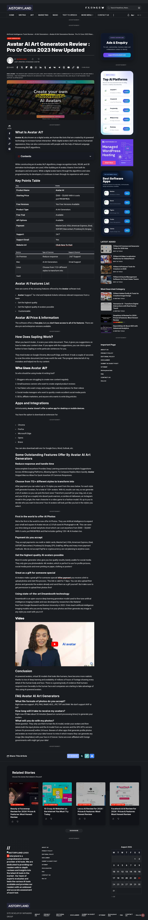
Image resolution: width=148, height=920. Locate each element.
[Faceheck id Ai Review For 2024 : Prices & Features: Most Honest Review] (124, 794)
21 (131, 878)
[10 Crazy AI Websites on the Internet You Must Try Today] (57, 794)
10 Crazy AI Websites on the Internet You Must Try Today (56, 811)
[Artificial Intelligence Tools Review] (20, 8)
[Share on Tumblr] (45, 67)
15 (135, 872)
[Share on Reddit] (50, 67)
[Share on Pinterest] (31, 67)
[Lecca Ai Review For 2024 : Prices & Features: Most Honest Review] (90, 794)
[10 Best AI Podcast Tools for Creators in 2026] (106, 269)
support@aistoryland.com (117, 55)
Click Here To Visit (64, 245)
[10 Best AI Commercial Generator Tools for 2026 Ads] (106, 249)
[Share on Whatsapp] (36, 67)
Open (127, 193)
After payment (64, 578)
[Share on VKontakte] (54, 67)
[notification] (128, 15)
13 (126, 872)
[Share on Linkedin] (40, 67)
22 (135, 878)
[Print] (78, 67)
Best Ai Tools (118, 251)
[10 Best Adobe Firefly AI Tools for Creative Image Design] (106, 296)
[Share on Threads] (64, 67)
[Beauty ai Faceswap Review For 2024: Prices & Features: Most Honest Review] (23, 794)
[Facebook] (86, 7)
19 (122, 878)
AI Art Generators (14, 38)
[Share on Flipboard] (26, 67)
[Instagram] (91, 7)
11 (118, 872)
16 (139, 872)
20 (126, 878)
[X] (88, 7)
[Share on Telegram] (59, 67)
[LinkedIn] (94, 7)
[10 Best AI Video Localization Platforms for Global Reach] (106, 259)
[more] (113, 15)
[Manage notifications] (143, 915)
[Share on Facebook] (17, 67)
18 (118, 878)
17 (114, 878)
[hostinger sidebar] (117, 152)
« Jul (113, 897)
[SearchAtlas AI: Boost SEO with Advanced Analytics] (106, 329)
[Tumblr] (97, 7)
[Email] (68, 67)
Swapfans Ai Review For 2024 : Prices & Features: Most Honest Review (125, 318)
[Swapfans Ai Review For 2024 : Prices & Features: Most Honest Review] (106, 318)
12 (122, 872)
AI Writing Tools (119, 298)
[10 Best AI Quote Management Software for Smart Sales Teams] (106, 280)
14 (131, 872)
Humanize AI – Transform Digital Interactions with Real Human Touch (125, 306)
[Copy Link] (73, 67)
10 (114, 872)
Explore (126, 91)
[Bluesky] (102, 7)
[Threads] (99, 7)
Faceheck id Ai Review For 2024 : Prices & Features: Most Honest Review (123, 811)
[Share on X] (22, 67)
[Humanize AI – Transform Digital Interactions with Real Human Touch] (106, 307)
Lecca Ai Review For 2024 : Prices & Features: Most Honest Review (90, 811)
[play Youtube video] (54, 644)
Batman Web (22, 59)
